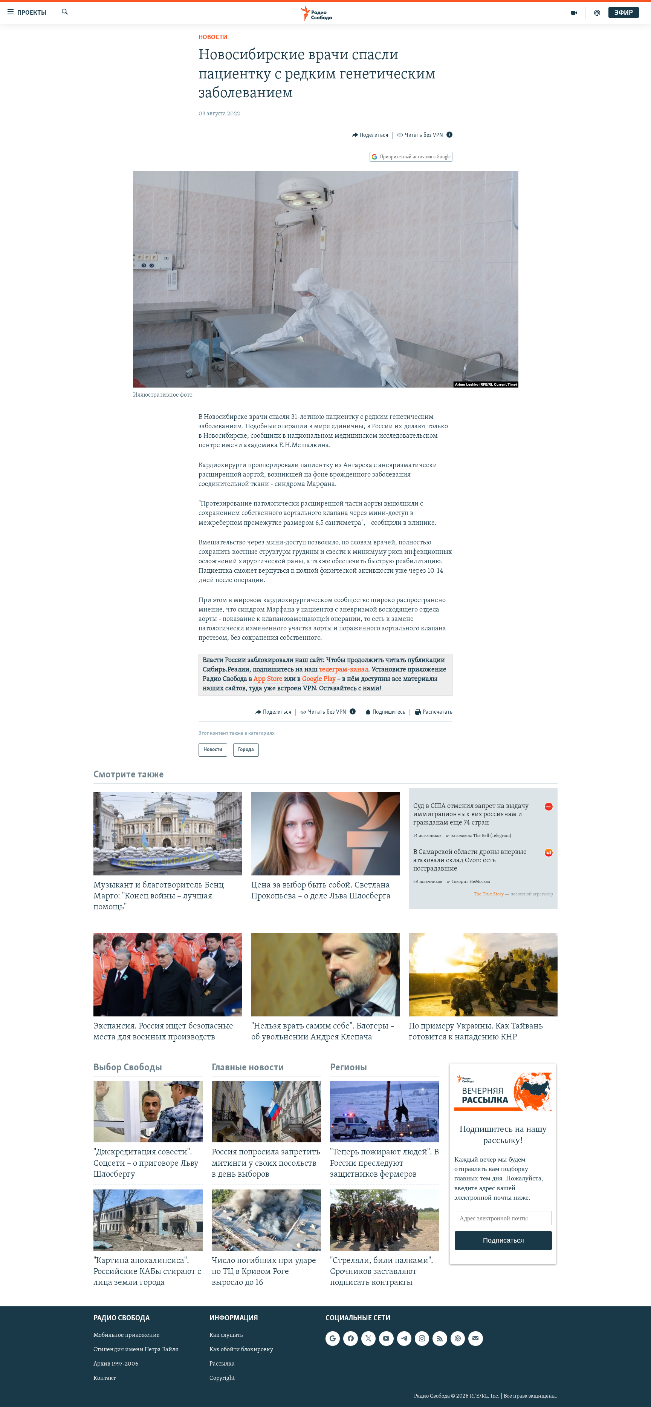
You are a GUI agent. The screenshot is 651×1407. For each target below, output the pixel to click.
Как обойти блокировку (241, 1350)
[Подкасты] (458, 1339)
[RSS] (439, 1339)
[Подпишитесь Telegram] (404, 1339)
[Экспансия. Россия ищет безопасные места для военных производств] (167, 974)
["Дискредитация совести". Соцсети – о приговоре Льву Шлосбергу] (148, 1111)
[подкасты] (597, 12)
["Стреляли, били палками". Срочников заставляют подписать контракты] (384, 1220)
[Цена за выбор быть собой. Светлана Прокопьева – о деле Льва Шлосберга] (325, 833)
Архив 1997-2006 (115, 1364)
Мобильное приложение (126, 1336)
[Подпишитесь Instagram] (422, 1339)
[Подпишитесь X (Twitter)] (368, 1339)
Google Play (319, 679)
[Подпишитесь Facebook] (350, 1339)
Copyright (222, 1379)
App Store (268, 679)
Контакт (104, 1379)
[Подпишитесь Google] (333, 1339)
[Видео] (574, 12)
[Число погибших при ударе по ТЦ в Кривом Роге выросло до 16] (266, 1220)
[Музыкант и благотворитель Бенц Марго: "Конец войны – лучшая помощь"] (167, 833)
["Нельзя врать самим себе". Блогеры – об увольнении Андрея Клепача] (325, 974)
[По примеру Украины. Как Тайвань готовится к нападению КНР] (483, 974)
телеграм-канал (343, 670)
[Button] (370, 135)
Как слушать (226, 1336)
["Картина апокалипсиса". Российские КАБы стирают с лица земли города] (148, 1220)
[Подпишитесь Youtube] (386, 1339)
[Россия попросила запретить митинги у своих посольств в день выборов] (266, 1111)
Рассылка (222, 1364)
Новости (213, 37)
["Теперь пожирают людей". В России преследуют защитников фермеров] (384, 1111)
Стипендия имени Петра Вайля (135, 1350)
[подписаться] (475, 1339)
